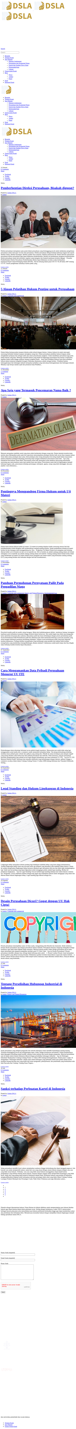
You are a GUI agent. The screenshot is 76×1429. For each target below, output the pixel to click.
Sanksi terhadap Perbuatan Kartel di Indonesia (33, 1088)
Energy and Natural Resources (34, 593)
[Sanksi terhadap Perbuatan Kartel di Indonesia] (35, 1165)
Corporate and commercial (15, 295)
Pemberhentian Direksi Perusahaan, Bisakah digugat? (37, 188)
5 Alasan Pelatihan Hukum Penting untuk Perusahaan (37, 289)
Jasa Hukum (8, 1425)
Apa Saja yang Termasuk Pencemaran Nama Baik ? (36, 390)
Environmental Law (51, 593)
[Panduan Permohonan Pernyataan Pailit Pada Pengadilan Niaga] (32, 629)
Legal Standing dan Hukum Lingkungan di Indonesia (37, 788)
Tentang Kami (9, 1423)
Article (4, 194)
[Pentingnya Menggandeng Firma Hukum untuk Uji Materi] (32, 543)
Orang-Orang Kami (11, 1426)
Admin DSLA (11, 193)
